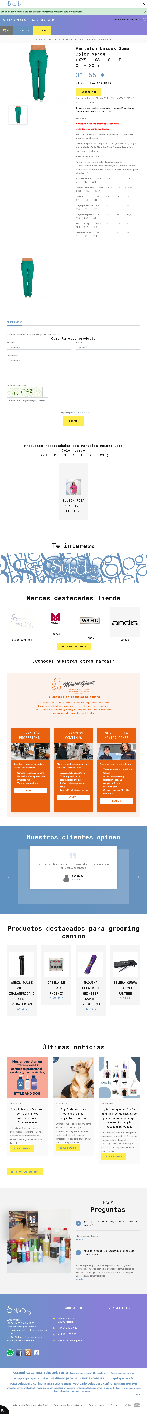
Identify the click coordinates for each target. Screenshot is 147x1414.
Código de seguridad (16, 385)
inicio (38, 39)
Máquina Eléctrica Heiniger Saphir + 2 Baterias (91, 993)
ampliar (138, 1394)
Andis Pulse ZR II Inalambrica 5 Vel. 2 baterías (22, 993)
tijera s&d (109, 1388)
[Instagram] (36, 1352)
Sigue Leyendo (22, 1148)
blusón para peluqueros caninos (30, 1378)
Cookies (114, 1405)
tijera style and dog (62, 1391)
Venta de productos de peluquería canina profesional (79, 39)
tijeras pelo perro (101, 1373)
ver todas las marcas (73, 646)
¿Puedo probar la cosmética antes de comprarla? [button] (109, 1252)
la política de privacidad (78, 412)
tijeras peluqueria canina (80, 1373)
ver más (79, 1239)
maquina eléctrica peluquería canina (56, 1387)
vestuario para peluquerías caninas (77, 1378)
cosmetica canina (27, 1372)
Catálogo (24, 30)
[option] (38, 74)
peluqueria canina (56, 1372)
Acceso (43, 30)
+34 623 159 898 (45, 20)
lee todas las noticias (25, 1172)
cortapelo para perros (82, 1391)
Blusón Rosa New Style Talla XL (73, 505)
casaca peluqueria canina (120, 1378)
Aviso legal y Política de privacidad (30, 1405)
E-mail (79, 342)
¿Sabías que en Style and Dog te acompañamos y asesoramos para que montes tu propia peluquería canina (119, 1118)
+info (29, 790)
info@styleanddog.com (70, 1340)
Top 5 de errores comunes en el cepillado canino (73, 1114)
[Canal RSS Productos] (27, 1352)
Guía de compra (96, 1405)
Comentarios (14, 322)
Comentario (12, 355)
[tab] (108, 1223)
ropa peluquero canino (26, 1383)
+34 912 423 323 (16, 20)
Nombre (10, 342)
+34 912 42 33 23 (67, 1327)
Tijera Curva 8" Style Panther (125, 987)
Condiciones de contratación (68, 1405)
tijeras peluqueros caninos (122, 1373)
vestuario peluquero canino (92, 1383)
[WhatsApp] (10, 1352)
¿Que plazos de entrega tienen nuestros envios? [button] (111, 1223)
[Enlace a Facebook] (19, 1352)
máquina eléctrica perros (89, 1388)
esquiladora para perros (125, 1384)
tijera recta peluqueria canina (129, 1388)
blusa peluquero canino (57, 1383)
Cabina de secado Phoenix (56, 987)
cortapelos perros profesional (20, 1388)
